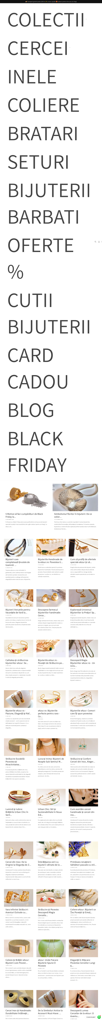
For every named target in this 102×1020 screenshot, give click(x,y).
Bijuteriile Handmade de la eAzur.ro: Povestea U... (50, 560)
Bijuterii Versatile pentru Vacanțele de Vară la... (18, 611)
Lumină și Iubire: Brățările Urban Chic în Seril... (17, 812)
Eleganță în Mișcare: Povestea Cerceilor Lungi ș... (82, 963)
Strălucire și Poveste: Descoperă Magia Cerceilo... (48, 912)
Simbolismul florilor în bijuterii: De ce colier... (73, 515)
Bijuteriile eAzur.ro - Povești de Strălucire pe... (51, 661)
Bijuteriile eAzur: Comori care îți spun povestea (82, 712)
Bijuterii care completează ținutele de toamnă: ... (18, 562)
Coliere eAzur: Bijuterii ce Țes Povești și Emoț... (83, 911)
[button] (46, 19)
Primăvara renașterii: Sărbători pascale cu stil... (83, 863)
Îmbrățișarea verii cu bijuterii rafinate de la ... (50, 863)
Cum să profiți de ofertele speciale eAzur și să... (83, 560)
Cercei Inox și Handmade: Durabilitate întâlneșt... (18, 1012)
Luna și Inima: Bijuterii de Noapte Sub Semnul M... (51, 760)
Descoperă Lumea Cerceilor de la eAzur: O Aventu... (82, 1013)
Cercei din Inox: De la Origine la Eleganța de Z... (18, 863)
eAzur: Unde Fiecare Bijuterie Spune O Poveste (48, 963)
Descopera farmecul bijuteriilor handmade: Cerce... (49, 612)
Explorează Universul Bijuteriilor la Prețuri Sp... (83, 611)
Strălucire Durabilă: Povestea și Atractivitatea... (15, 761)
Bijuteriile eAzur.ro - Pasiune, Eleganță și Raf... (18, 712)
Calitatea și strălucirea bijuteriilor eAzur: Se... (17, 661)
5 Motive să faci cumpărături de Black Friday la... (24, 515)
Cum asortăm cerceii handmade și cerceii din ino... (82, 812)
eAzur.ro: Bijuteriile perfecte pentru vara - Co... (49, 713)
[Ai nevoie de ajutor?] (99, 1017)
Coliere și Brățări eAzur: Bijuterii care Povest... (17, 961)
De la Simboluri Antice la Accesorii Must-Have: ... (50, 1012)
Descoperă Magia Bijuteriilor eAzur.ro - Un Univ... (82, 663)
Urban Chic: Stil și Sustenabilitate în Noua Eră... (50, 812)
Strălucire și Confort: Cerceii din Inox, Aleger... (82, 760)
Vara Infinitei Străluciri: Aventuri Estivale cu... (17, 911)
